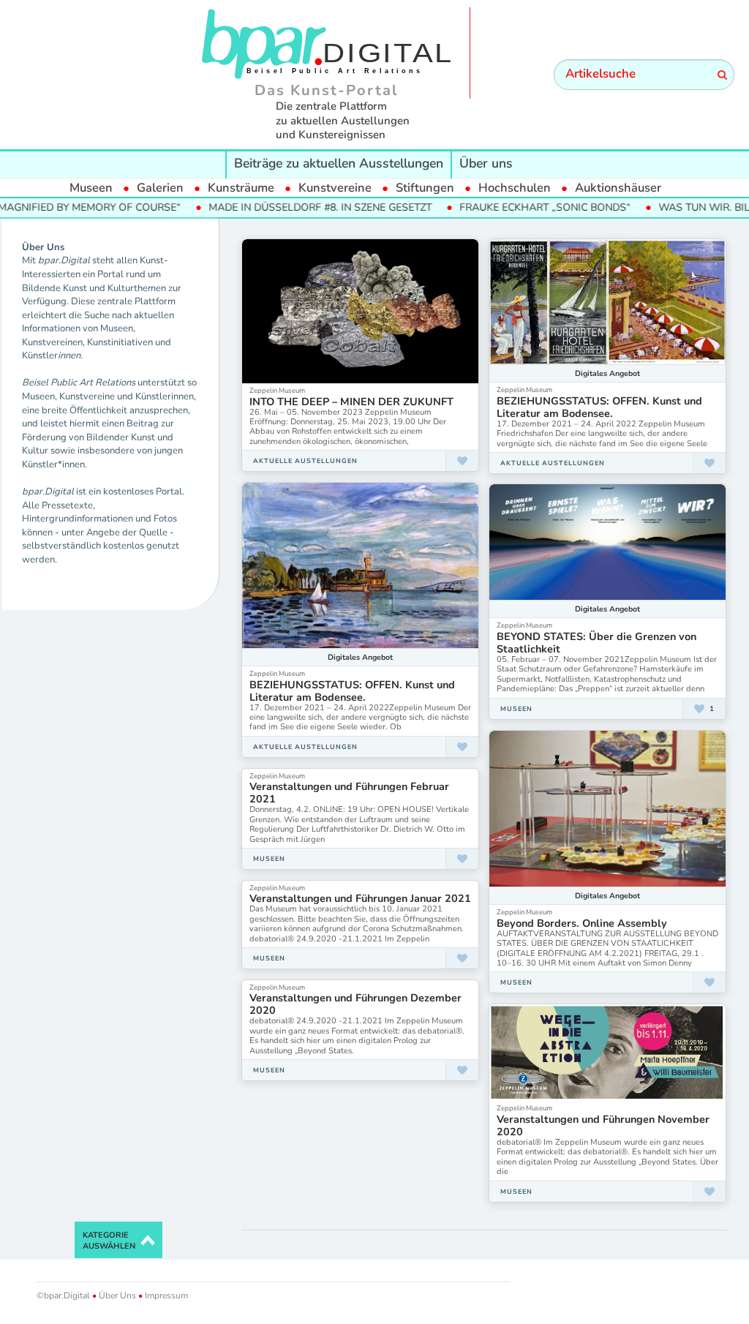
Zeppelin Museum (277, 390)
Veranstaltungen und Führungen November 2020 (603, 1125)
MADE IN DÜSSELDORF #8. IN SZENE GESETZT (287, 207)
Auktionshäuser (618, 187)
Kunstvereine (335, 187)
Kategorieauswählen (109, 1241)
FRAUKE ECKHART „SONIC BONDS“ (512, 207)
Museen (91, 187)
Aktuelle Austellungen (305, 460)
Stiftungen (425, 187)
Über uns (486, 163)
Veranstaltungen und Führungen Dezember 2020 (355, 1004)
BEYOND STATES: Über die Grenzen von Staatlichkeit (596, 642)
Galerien (160, 187)
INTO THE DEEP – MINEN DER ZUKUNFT (351, 401)
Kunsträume (241, 187)
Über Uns (117, 1295)
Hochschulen (514, 187)
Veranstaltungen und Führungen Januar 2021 (360, 898)
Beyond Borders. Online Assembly (582, 923)
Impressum (165, 1295)
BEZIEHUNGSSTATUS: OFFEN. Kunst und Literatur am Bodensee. (599, 407)
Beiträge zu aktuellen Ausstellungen (338, 163)
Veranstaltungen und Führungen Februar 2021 (349, 792)
